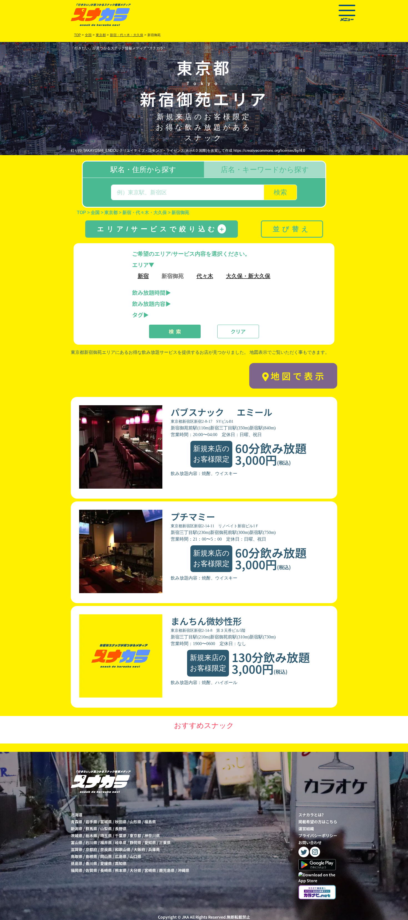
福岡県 (76, 870)
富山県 (76, 842)
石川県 (91, 842)
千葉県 (121, 835)
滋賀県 (76, 849)
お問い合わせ (310, 842)
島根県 (91, 856)
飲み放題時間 (148, 293)
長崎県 (106, 870)
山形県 (135, 821)
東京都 (135, 835)
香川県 (91, 863)
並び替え (292, 229)
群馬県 (91, 828)
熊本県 (121, 870)
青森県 (76, 821)
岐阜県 (121, 842)
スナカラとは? (311, 814)
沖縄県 (183, 870)
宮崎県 (150, 870)
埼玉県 (106, 835)
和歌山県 (122, 849)
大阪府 (139, 849)
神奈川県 (152, 835)
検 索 (175, 331)
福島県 (150, 821)
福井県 (106, 842)
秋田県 (121, 821)
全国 (88, 35)
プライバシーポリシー (317, 835)
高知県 (121, 863)
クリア (238, 331)
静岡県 (135, 842)
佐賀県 (91, 870)
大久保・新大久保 (248, 276)
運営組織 (306, 828)
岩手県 (91, 821)
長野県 (121, 828)
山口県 (135, 856)
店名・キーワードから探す (265, 169)
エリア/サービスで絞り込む (161, 229)
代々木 (205, 276)
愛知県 (150, 842)
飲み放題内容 (148, 304)
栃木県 (91, 835)
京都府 (91, 849)
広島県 (121, 856)
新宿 (143, 276)
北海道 (76, 814)
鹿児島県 (167, 870)
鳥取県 (76, 856)
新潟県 (76, 828)
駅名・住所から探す (143, 169)
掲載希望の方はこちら (317, 821)
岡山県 (106, 856)
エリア (140, 265)
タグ (137, 315)
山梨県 (106, 828)
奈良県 (106, 849)
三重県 (165, 842)
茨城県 (76, 835)
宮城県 (106, 821)
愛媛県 (106, 863)
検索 (280, 192)
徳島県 (76, 863)
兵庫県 (154, 849)
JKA (185, 917)
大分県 (135, 870)
